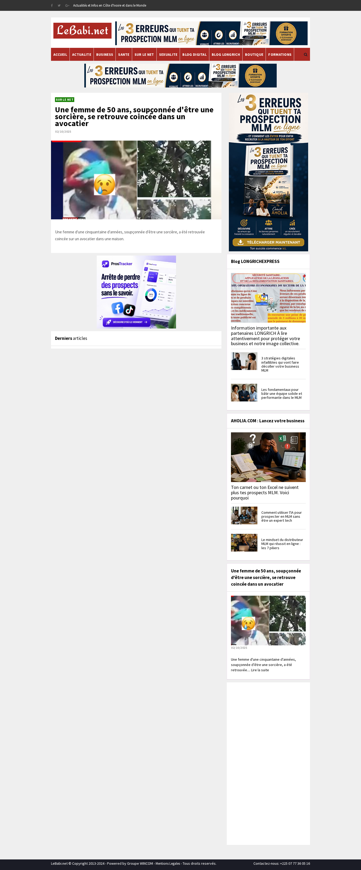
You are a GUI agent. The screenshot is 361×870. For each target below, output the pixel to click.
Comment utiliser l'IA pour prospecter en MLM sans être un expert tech (281, 516)
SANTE (123, 54)
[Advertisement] (267, 763)
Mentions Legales (168, 863)
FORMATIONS (279, 54)
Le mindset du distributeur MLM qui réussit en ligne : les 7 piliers (282, 543)
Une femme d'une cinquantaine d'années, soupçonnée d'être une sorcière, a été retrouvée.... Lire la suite (263, 664)
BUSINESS (104, 54)
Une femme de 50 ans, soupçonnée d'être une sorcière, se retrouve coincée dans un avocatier (134, 116)
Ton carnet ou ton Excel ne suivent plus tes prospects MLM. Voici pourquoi (265, 492)
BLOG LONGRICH (226, 54)
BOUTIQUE (254, 54)
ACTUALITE (81, 54)
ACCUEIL (60, 54)
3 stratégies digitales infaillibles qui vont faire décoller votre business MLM (280, 364)
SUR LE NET (144, 54)
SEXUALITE (168, 54)
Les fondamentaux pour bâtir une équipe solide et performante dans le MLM (281, 393)
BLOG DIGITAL (194, 54)
